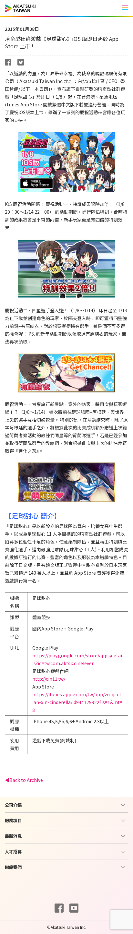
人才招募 (13, 851)
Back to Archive (26, 780)
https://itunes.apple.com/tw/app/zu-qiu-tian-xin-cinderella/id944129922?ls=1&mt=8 (77, 702)
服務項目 (13, 820)
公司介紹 (13, 805)
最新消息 (13, 836)
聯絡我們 (13, 867)
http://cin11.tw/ (48, 679)
